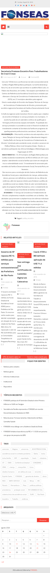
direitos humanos (8, 472)
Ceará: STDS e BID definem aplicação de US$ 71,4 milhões (40, 259)
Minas (32, 481)
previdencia (6, 490)
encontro (31, 218)
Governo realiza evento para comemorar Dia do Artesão (37, 357)
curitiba (24, 218)
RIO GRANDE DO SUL (35, 490)
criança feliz (22, 467)
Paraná (4, 485)
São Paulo (40, 494)
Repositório (8, 386)
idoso (45, 476)
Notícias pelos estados (11, 366)
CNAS (10, 462)
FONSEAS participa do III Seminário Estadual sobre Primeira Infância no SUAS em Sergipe (24, 402)
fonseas (23, 77)
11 (17, 544)
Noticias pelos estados (10, 67)
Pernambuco (15, 485)
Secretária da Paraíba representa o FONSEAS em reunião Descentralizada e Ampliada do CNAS (23, 411)
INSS (4, 481)
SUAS (32, 494)
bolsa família (6, 458)
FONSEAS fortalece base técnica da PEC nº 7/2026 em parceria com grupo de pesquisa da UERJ (25, 433)
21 (37, 548)
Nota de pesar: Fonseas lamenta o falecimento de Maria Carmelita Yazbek (23, 420)
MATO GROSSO (14, 481)
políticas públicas (36, 485)
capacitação (25, 458)
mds (24, 481)
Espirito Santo (7, 476)
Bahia (36, 453)
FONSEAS (18, 476)
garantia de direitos (32, 476)
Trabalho (15, 499)
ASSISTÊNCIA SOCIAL (39, 449)
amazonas (24, 449)
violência (25, 499)
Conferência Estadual (22, 462)
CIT (3, 462)
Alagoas (15, 449)
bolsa (43, 453)
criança (12, 467)
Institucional (8, 381)
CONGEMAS (37, 462)
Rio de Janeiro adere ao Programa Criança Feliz (12, 357)
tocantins (5, 499)
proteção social (19, 490)
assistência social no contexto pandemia (16, 453)
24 (10, 552)
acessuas (5, 449)
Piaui (24, 485)
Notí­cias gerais (9, 371)
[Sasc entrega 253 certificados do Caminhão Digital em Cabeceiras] (25, 246)
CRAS (4, 467)
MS (38, 481)
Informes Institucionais (11, 376)
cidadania (43, 458)
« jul (2, 562)
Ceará (34, 458)
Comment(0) (35, 77)
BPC (15, 458)
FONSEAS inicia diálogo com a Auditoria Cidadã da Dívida (23, 426)
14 (37, 544)
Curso (31, 467)
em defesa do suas (24, 472)
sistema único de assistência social (14, 494)
